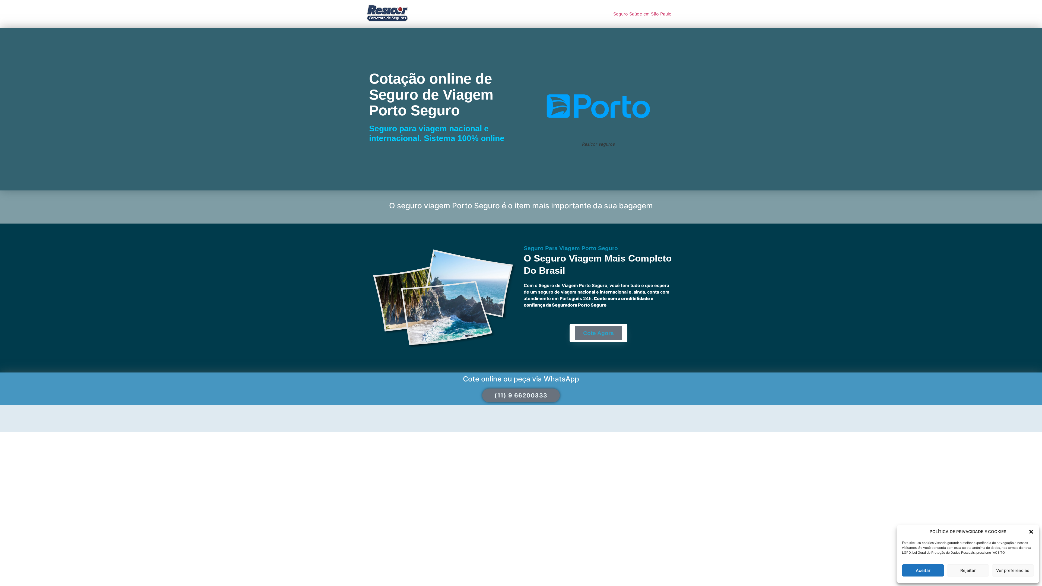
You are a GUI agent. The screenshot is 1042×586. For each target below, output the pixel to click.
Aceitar (923, 570)
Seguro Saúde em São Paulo (642, 14)
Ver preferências (1012, 570)
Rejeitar (968, 570)
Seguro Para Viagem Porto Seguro (571, 248)
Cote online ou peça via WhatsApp (521, 379)
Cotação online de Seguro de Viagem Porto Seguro (431, 94)
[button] (1031, 531)
